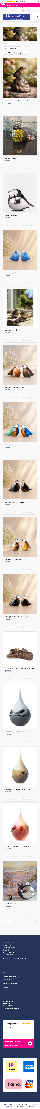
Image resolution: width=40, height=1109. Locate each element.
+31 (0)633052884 (8, 955)
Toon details (28, 111)
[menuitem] (26, 16)
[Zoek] (26, 16)
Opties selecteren (12, 111)
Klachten (6, 987)
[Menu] (31, 16)
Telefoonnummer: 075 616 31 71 (20, 11)
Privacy (5, 972)
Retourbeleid (7, 980)
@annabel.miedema (20, 958)
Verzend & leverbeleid (10, 983)
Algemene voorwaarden (11, 976)
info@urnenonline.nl (10, 1003)
